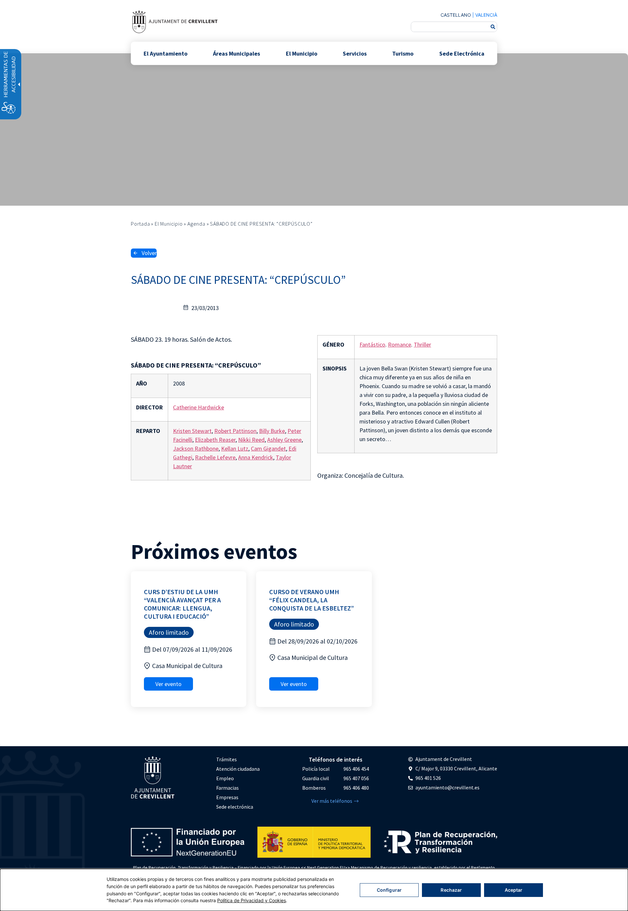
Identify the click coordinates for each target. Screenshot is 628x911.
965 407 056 (356, 778)
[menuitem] (238, 759)
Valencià (486, 15)
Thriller (422, 344)
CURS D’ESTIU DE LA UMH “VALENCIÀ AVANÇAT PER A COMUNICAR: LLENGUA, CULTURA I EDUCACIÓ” (182, 604)
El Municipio (169, 223)
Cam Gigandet (268, 448)
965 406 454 (356, 768)
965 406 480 (356, 787)
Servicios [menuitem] (355, 53)
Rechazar (451, 890)
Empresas (227, 797)
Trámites (226, 759)
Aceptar (514, 890)
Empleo (225, 778)
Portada (140, 223)
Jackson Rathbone (195, 448)
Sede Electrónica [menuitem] (461, 53)
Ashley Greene (284, 439)
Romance (399, 344)
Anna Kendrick (255, 457)
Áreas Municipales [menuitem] (236, 53)
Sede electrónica (234, 806)
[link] (174, 22)
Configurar (389, 890)
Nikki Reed (251, 439)
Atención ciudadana (238, 768)
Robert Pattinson (235, 431)
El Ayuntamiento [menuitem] (165, 53)
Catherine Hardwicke (198, 407)
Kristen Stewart (192, 431)
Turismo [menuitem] (402, 53)
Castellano (456, 15)
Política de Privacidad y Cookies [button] (251, 900)
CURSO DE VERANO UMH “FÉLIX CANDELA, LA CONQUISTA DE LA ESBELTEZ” (311, 600)
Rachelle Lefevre (215, 457)
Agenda (196, 223)
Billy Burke (272, 431)
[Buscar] (493, 27)
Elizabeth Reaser (215, 439)
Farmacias (227, 787)
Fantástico (372, 344)
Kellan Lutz (234, 448)
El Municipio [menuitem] (301, 53)
